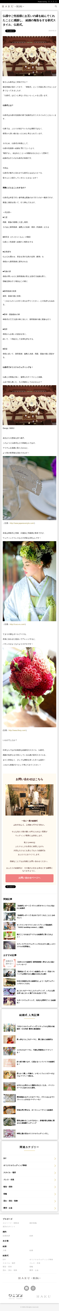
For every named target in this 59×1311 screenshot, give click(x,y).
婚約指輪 (33, 1223)
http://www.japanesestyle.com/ (22, 523)
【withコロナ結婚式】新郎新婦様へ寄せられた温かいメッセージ (35, 963)
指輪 (5, 1194)
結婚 (5, 1246)
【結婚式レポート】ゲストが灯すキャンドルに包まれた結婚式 (36, 907)
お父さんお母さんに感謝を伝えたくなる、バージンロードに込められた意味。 (36, 1086)
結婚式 (6, 1255)
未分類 (6, 1241)
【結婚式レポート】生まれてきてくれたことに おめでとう (36, 916)
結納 (31, 1236)
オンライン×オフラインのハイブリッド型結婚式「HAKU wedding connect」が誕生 (34, 926)
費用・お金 (7, 1208)
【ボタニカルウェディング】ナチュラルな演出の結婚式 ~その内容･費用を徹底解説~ (36, 1027)
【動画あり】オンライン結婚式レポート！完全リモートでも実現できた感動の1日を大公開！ (36, 973)
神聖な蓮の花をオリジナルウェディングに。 (33, 1133)
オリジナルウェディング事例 (15, 1165)
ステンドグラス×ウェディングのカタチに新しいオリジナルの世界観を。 (36, 945)
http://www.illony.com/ (17, 730)
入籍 (4, 1250)
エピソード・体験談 (11, 1223)
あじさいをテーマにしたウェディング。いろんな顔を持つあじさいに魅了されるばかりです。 (36, 992)
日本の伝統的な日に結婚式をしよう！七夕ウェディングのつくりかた (36, 982)
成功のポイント (9, 1227)
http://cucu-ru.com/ (17, 624)
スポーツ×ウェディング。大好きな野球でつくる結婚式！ (36, 1001)
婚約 (5, 1232)
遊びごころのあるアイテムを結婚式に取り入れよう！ (35, 935)
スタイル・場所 (9, 1172)
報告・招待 (7, 1187)
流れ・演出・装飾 (10, 1201)
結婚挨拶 (6, 1236)
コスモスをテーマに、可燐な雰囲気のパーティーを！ (35, 1051)
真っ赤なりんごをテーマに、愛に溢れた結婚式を (35, 1039)
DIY (4, 1158)
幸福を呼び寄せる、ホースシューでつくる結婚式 (35, 1110)
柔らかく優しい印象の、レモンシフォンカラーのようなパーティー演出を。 (36, 1074)
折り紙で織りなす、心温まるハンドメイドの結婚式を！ (36, 1063)
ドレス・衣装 (8, 1180)
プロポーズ (8, 1219)
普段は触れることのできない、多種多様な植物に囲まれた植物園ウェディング (36, 1122)
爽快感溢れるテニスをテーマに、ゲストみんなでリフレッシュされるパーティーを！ (36, 1098)
